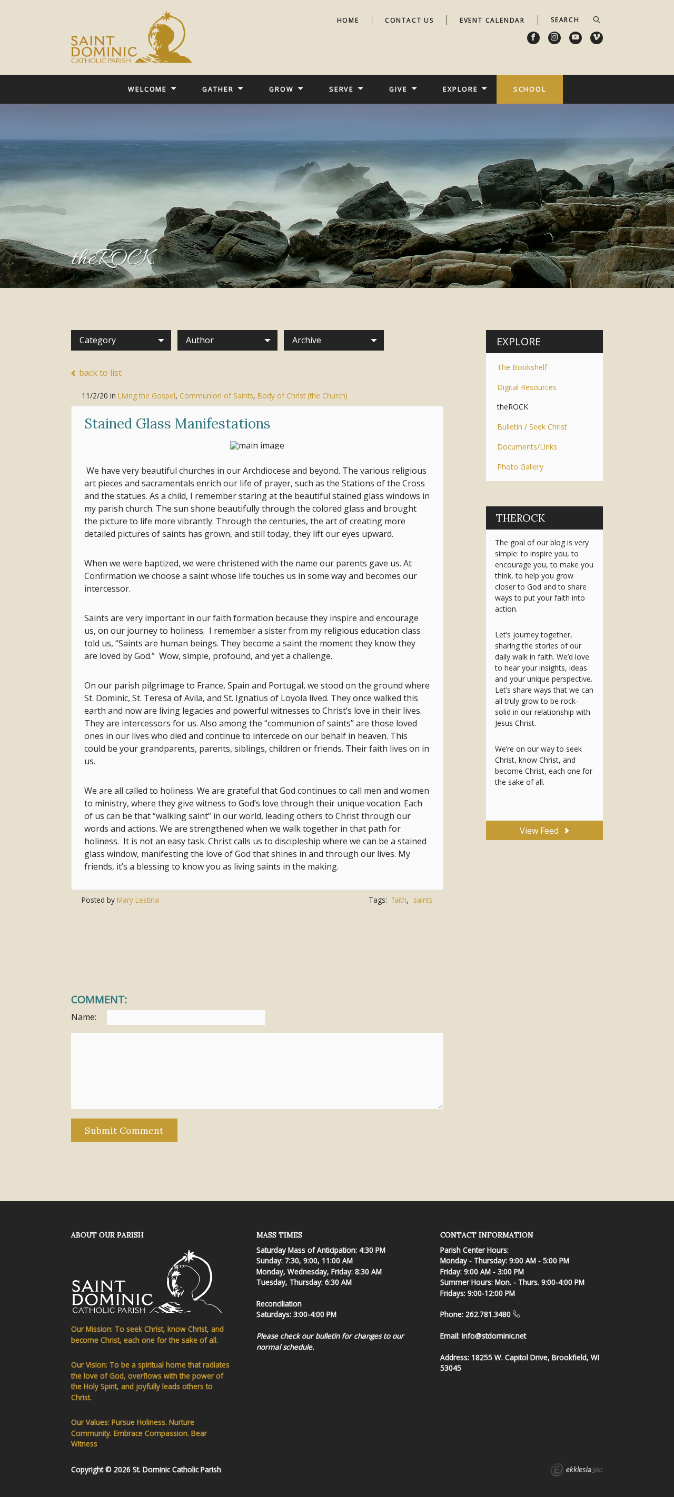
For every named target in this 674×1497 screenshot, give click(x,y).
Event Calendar (492, 20)
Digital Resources (527, 387)
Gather (217, 89)
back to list (99, 373)
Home (348, 20)
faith (399, 900)
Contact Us (409, 20)
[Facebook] (533, 38)
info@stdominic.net (494, 1336)
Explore (460, 89)
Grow (281, 89)
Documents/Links (527, 447)
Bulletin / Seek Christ (532, 427)
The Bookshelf (522, 367)
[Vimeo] (596, 38)
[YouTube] (575, 38)
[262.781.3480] (516, 1314)
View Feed (540, 830)
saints (423, 900)
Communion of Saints (216, 396)
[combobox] (121, 340)
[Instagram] (554, 38)
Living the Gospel (146, 396)
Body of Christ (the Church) (302, 396)
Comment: (99, 999)
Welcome (147, 89)
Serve (341, 89)
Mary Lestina (138, 900)
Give (398, 89)
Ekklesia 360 (576, 1471)
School (529, 89)
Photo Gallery (520, 467)
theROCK (512, 407)
